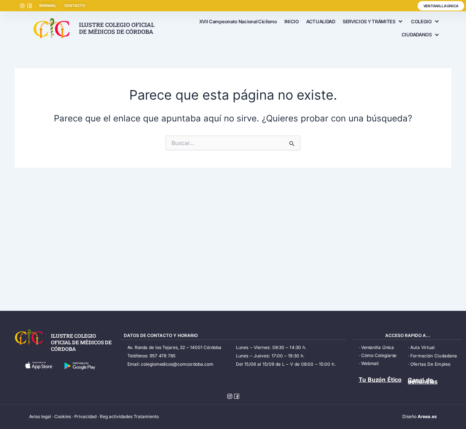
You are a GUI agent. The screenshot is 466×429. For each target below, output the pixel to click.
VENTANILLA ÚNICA (440, 6)
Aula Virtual (422, 347)
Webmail (370, 363)
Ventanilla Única (377, 347)
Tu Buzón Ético (380, 379)
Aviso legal (40, 416)
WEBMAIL (47, 5)
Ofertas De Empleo (430, 364)
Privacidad (85, 416)
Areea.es (427, 416)
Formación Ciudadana (433, 355)
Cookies (62, 416)
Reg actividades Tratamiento (129, 416)
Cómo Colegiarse (379, 355)
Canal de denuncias (423, 380)
